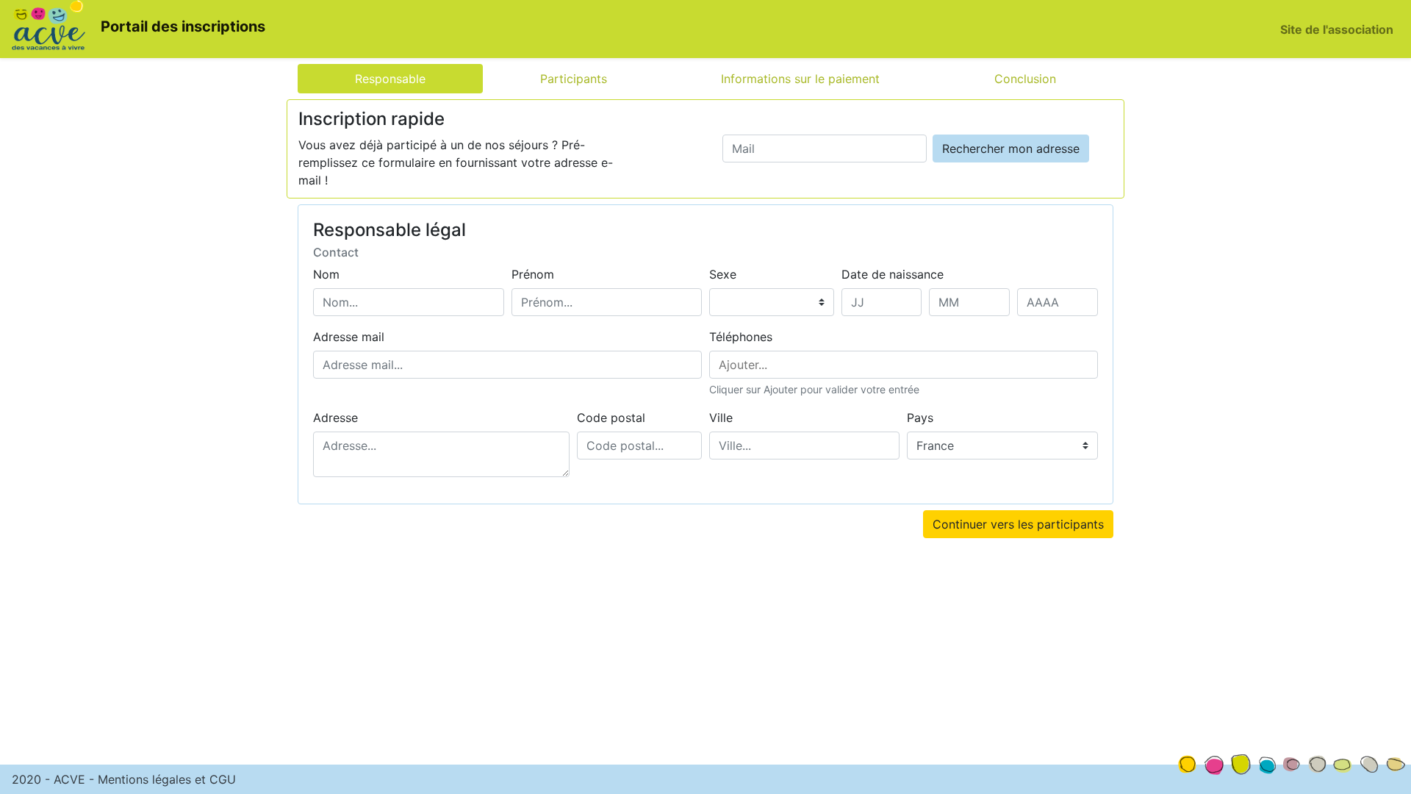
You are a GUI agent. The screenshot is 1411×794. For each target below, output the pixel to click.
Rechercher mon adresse (1011, 148)
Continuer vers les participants (1018, 524)
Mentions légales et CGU (167, 779)
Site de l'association (1336, 29)
